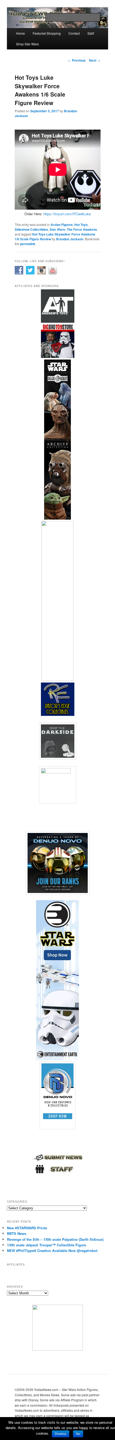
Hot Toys (81, 224)
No (78, 1434)
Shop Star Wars (27, 44)
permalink (27, 243)
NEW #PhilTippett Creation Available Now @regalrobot (52, 1250)
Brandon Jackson (69, 239)
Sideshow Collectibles (31, 229)
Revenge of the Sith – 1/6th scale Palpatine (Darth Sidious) (55, 1239)
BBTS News (16, 1233)
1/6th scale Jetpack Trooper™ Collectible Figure (46, 1244)
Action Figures (62, 224)
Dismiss (60, 1434)
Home (20, 33)
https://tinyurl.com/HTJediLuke (67, 213)
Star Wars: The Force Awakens (73, 229)
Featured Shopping (47, 33)
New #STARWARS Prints (27, 1227)
